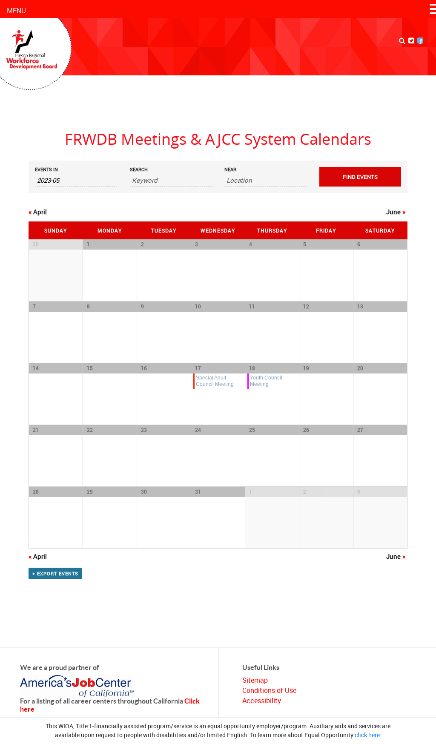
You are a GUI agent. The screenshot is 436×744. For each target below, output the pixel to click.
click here (367, 735)
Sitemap (255, 680)
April (38, 211)
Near (230, 169)
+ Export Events (55, 573)
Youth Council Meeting (266, 381)
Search (139, 169)
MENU (16, 10)
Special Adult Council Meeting (215, 381)
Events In (46, 169)
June (395, 211)
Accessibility (261, 700)
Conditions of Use (269, 690)
